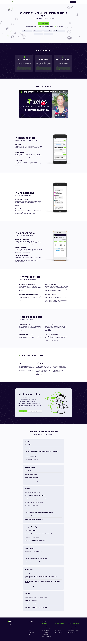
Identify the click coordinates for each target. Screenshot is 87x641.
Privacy (30, 630)
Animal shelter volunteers (46, 636)
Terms (30, 634)
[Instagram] (10, 624)
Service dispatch (58, 630)
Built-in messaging (37, 30)
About (30, 623)
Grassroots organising (72, 632)
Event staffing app (58, 628)
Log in (67, 1)
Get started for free (43, 23)
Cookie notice (31, 632)
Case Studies (42, 1)
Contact (30, 628)
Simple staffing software (59, 625)
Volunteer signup (45, 625)
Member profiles (48, 30)
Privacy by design (38, 33)
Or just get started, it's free (35, 411)
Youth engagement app (72, 628)
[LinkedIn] (12, 624)
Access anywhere (48, 33)
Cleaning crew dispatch (59, 632)
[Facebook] (8, 624)
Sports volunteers (45, 632)
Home (27, 1)
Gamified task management (73, 625)
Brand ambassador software (73, 630)
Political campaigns (45, 634)
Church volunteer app (46, 628)
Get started (73, 1)
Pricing (36, 1)
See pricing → (23, 411)
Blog (48, 1)
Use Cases (53, 1)
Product (31, 1)
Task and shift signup (27, 30)
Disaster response (45, 630)
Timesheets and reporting (59, 30)
